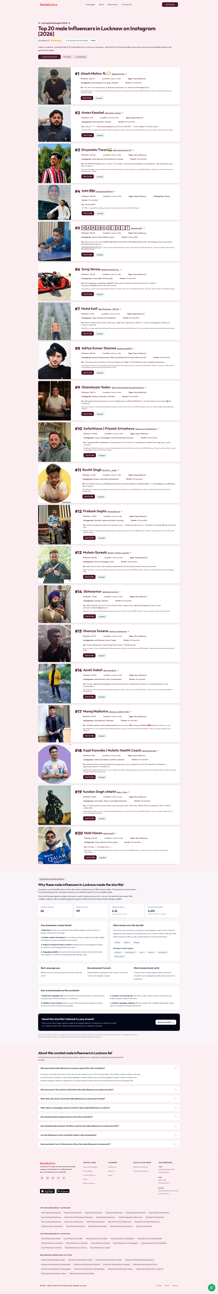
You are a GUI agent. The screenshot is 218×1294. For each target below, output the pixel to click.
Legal (110, 1175)
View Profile (87, 98)
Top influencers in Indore (51, 1247)
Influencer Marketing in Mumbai (108, 1260)
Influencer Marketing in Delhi (80, 1260)
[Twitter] (58, 1178)
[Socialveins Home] (48, 4)
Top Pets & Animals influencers (147, 1222)
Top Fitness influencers (75, 1226)
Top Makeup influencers (136, 1212)
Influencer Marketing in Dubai (81, 1273)
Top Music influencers (73, 1212)
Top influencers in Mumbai (96, 1238)
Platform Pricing (89, 1183)
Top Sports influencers (154, 1217)
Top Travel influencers (95, 1222)
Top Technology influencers (121, 1226)
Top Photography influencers (130, 1217)
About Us (111, 1171)
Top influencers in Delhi (73, 1238)
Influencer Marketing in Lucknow (149, 1269)
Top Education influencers (52, 1226)
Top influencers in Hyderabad (149, 1238)
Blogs (85, 1179)
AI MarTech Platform (140, 1167)
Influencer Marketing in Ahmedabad (89, 1269)
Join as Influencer (89, 1175)
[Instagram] (42, 1178)
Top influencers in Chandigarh (125, 1243)
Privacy (159, 1286)
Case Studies (87, 1171)
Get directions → (164, 1172)
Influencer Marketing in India (53, 1260)
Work (101, 4)
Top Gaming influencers (51, 1217)
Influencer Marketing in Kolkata (86, 1264)
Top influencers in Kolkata (52, 1243)
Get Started (170, 5)
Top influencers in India (50, 1238)
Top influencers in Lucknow (76, 1247)
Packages (90, 4)
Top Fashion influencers (51, 1212)
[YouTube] (53, 1178)
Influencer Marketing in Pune (145, 1264)
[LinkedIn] (47, 1178)
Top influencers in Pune (100, 1243)
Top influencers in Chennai (77, 1243)
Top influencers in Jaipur (100, 1247)
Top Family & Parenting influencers (78, 1217)
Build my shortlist (164, 1022)
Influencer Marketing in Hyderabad (55, 1264)
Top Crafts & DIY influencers (119, 1222)
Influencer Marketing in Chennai (116, 1264)
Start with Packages (90, 1167)
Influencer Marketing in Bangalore (139, 1260)
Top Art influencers (144, 1226)
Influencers (113, 4)
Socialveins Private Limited (62, 1286)
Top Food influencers (93, 1212)
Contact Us (126, 4)
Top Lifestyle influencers (159, 1212)
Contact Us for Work (49, 57)
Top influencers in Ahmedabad (154, 1243)
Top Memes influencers (105, 1217)
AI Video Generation (140, 1171)
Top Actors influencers (73, 1222)
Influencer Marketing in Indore (120, 1269)
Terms (167, 1286)
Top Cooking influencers (51, 1222)
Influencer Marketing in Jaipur (53, 1273)
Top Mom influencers (114, 1212)
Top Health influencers (97, 1226)
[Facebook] (64, 1178)
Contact (99, 98)
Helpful (93, 40)
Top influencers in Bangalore (122, 1238)
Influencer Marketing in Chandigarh (56, 1269)
